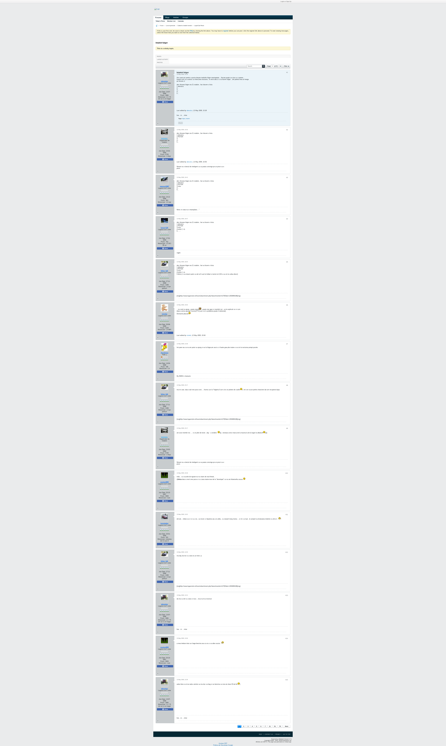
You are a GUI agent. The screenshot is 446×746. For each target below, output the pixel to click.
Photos (159, 62)
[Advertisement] (268, 93)
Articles (176, 17)
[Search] (263, 66)
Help (260, 734)
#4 (287, 219)
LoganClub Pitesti (199, 25)
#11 (287, 514)
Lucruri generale (170, 25)
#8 (287, 385)
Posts (159, 56)
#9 (287, 428)
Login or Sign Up (285, 1)
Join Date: (162, 92)
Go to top (286, 734)
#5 (287, 262)
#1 (287, 72)
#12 (286, 552)
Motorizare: (164, 98)
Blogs (167, 17)
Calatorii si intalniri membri (184, 25)
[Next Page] (280, 66)
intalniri (188, 118)
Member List (171, 21)
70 (280, 726)
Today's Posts (160, 21)
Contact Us (269, 734)
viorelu (189, 335)
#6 (287, 305)
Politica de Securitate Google (223, 745)
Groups (185, 17)
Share (166, 102)
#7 (287, 344)
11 (270, 726)
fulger (183, 118)
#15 (286, 680)
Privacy (278, 734)
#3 (287, 177)
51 (275, 726)
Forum (162, 25)
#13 (286, 595)
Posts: (162, 95)
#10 (286, 473)
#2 (287, 130)
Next (286, 726)
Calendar (181, 21)
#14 (286, 638)
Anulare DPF (223, 743)
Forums (158, 17)
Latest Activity (162, 59)
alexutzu (189, 110)
